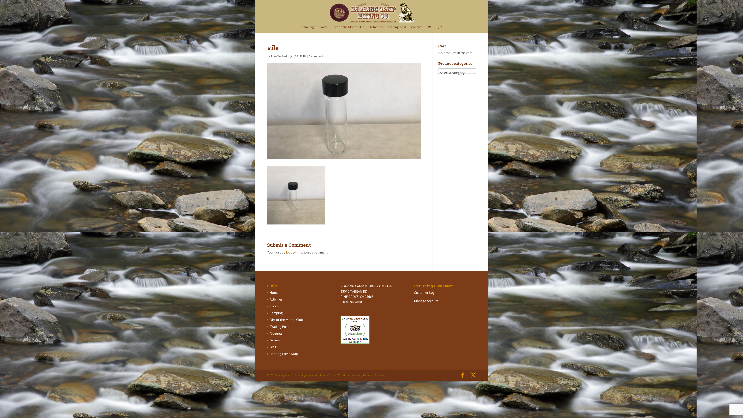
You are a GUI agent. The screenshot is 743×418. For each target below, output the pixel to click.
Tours (323, 27)
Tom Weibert (279, 56)
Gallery (275, 340)
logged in (293, 252)
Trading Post (397, 27)
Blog (273, 347)
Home (274, 292)
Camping (308, 27)
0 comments (317, 56)
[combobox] (457, 71)
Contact (417, 27)
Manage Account (426, 301)
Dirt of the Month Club (348, 27)
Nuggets (276, 333)
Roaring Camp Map (284, 354)
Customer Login (425, 292)
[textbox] (457, 73)
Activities (376, 27)
